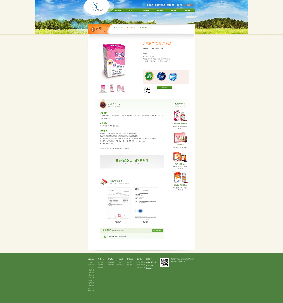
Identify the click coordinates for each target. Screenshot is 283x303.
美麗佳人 (132, 10)
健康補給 (187, 10)
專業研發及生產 (160, 5)
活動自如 (91, 275)
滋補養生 (91, 280)
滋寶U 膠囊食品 (180, 164)
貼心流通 (91, 265)
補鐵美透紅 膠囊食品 (180, 123)
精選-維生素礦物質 (142, 267)
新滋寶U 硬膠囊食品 (180, 185)
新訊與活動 (170, 5)
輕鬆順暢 (91, 270)
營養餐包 (120, 265)
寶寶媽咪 (174, 10)
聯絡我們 (179, 5)
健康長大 (129, 262)
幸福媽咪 (129, 265)
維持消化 (91, 288)
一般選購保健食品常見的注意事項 (118, 236)
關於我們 (150, 5)
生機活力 (120, 262)
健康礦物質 (111, 262)
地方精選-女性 (141, 265)
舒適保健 (91, 278)
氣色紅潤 (119, 27)
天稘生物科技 (101, 8)
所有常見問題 (157, 230)
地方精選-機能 (141, 262)
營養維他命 (111, 265)
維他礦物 (146, 10)
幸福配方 (91, 267)
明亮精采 (91, 283)
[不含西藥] (146, 219)
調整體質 (132, 27)
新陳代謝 (91, 272)
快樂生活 (91, 290)
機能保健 (118, 10)
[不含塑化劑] (118, 219)
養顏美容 (145, 27)
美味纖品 (160, 10)
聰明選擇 (91, 285)
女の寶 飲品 (180, 144)
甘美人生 (91, 262)
